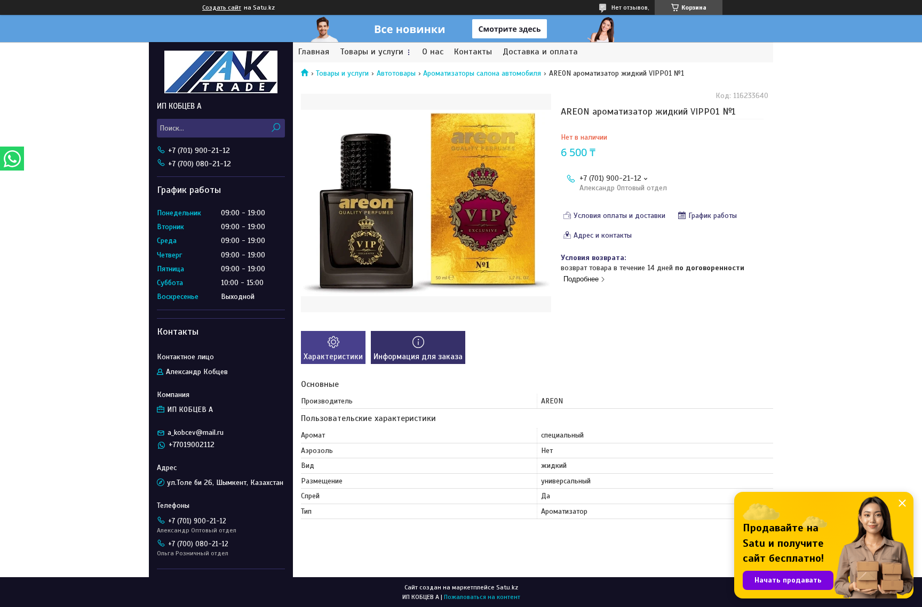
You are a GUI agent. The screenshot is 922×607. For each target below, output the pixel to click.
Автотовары (396, 73)
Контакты (473, 51)
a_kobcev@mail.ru (196, 432)
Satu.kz (507, 587)
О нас (432, 51)
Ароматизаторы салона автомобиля (482, 73)
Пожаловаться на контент (482, 597)
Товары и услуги (371, 51)
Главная (313, 51)
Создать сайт (221, 7)
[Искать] (275, 128)
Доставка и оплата (540, 51)
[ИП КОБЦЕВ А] (221, 71)
